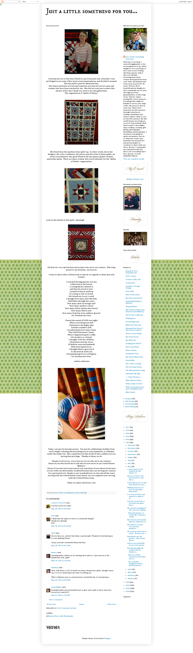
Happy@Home (131, 306)
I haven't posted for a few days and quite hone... (136, 503)
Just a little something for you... (91, 11)
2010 (128, 585)
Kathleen (55, 568)
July (129, 460)
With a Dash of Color (134, 384)
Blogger (107, 638)
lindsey (54, 552)
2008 (128, 591)
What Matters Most (134, 380)
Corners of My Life (133, 279)
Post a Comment (55, 600)
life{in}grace (131, 318)
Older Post (111, 604)
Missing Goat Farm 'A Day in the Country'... (134, 329)
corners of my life (58, 503)
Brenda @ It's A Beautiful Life (132, 272)
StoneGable (130, 360)
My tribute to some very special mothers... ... (135, 526)
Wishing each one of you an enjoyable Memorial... (135, 489)
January (131, 578)
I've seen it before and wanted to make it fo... (136, 496)
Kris (53, 516)
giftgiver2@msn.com (135, 179)
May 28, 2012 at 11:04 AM (61, 526)
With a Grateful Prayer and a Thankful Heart (135, 388)
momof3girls (56, 587)
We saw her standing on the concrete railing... (136, 509)
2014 (128, 436)
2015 (128, 433)
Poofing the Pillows (133, 344)
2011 (128, 582)
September (132, 454)
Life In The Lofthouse (134, 315)
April (130, 569)
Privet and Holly (132, 347)
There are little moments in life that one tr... (136, 557)
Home (81, 604)
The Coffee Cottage (133, 364)
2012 (128, 443)
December (132, 445)
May (130, 467)
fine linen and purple (134, 298)
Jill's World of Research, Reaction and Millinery (135, 311)
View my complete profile (133, 159)
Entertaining (130, 407)
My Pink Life (131, 340)
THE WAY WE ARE (133, 374)
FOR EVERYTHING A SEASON (134, 302)
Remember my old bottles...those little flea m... (136, 538)
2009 (128, 588)
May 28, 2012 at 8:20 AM (60, 509)
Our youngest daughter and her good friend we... (135, 564)
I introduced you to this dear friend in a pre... (137, 484)
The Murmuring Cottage (135, 370)
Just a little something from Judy (135, 58)
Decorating (129, 404)
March (130, 572)
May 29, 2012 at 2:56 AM (60, 561)
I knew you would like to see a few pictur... (136, 544)
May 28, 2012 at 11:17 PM (60, 546)
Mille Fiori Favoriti (133, 325)
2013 (128, 439)
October (131, 451)
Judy (53, 533)
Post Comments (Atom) (66, 608)
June (130, 463)
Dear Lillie (130, 291)
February (131, 575)
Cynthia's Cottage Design (133, 287)
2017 (128, 427)
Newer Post (51, 604)
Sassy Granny (131, 350)
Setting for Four (132, 354)
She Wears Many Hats (134, 357)
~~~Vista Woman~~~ (134, 377)
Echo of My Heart (133, 295)
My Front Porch (132, 337)
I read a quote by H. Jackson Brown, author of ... (135, 471)
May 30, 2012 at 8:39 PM (60, 580)
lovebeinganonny (133, 322)
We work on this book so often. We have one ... (137, 532)
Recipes (128, 399)
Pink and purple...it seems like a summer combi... (136, 515)
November (132, 448)
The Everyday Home (134, 367)
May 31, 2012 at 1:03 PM (60, 595)
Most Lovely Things (134, 333)
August (131, 457)
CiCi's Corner (131, 276)
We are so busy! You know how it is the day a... (135, 478)
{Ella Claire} (130, 392)
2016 (128, 430)
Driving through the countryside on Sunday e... (135, 550)
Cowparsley (130, 283)
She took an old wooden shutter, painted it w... (137, 521)
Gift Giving (129, 401)
